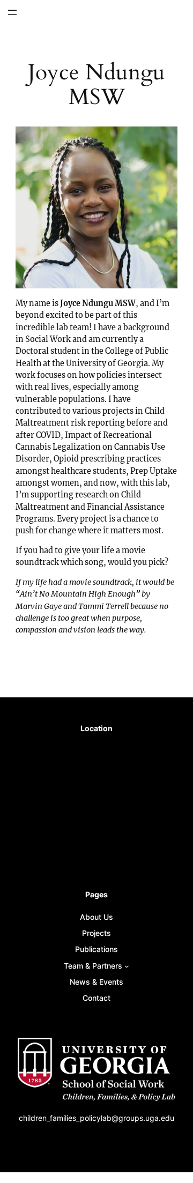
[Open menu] (12, 12)
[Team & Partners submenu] (126, 966)
